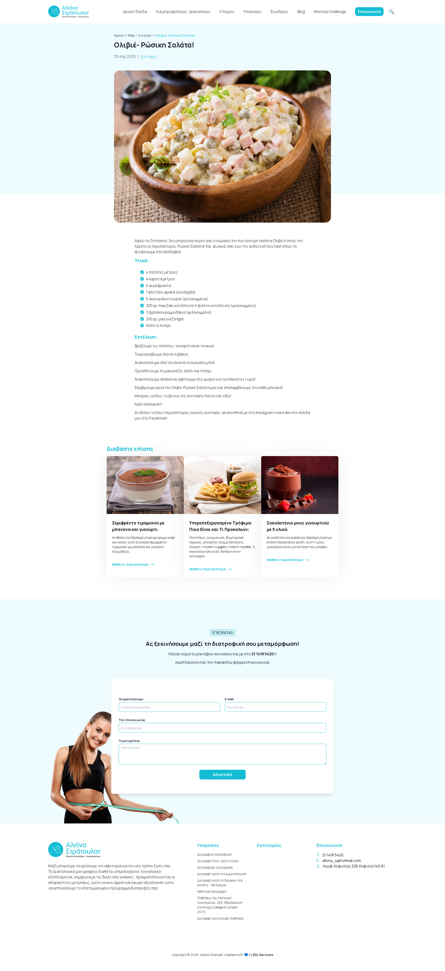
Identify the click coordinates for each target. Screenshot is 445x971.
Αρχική (119, 35)
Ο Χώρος (226, 11)
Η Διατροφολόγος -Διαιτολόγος (183, 11)
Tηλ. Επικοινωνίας (132, 720)
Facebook (157, 418)
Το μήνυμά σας (129, 741)
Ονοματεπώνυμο (131, 699)
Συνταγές (145, 35)
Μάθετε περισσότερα (130, 564)
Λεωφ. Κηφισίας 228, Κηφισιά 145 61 (354, 866)
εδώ (226, 395)
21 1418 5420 (262, 653)
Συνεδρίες (279, 11)
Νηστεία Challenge (330, 11)
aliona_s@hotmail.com (341, 860)
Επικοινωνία (369, 11)
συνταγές (212, 412)
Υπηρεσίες (252, 11)
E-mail (229, 699)
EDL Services (263, 954)
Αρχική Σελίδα (135, 11)
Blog (301, 11)
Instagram (264, 412)
